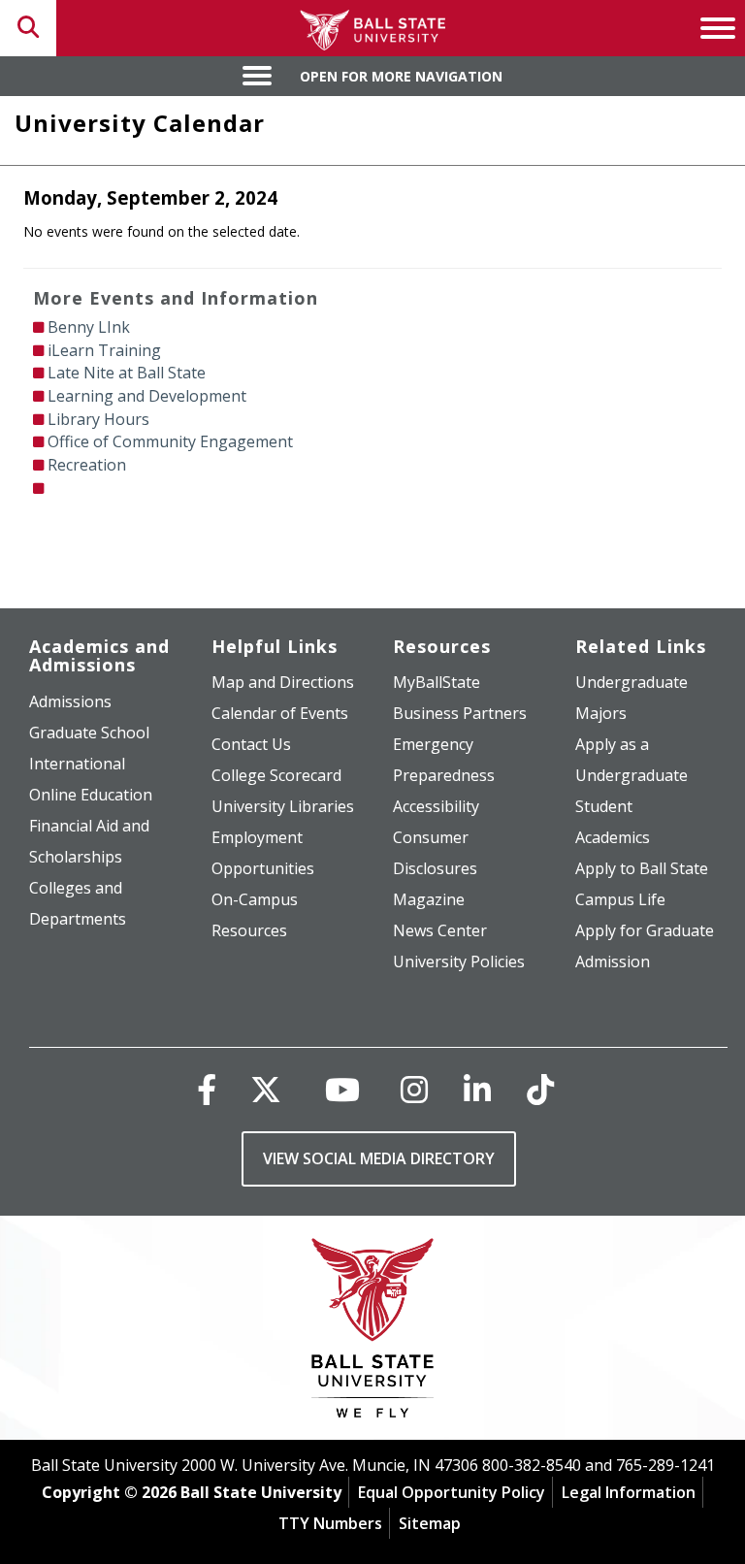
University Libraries (282, 806)
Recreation (87, 464)
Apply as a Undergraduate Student (631, 775)
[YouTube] (342, 1089)
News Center (440, 930)
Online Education (90, 794)
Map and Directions (282, 682)
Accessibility (436, 806)
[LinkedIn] (477, 1089)
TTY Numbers (330, 1523)
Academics (612, 837)
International (77, 763)
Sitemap (430, 1523)
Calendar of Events (279, 713)
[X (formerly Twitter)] (265, 1089)
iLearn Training (104, 350)
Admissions (70, 701)
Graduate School (89, 732)
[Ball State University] (372, 1332)
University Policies (459, 961)
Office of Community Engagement (170, 441)
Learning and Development (147, 396)
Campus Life (620, 899)
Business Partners (460, 713)
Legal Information (629, 1492)
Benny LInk (89, 327)
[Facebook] (206, 1089)
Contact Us (251, 744)
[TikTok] (540, 1089)
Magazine (429, 899)
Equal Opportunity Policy (451, 1492)
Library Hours (98, 419)
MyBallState (436, 682)
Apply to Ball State (641, 868)
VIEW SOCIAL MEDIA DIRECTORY (379, 1158)
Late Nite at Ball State (127, 372)
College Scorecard (276, 775)
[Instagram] (414, 1089)
